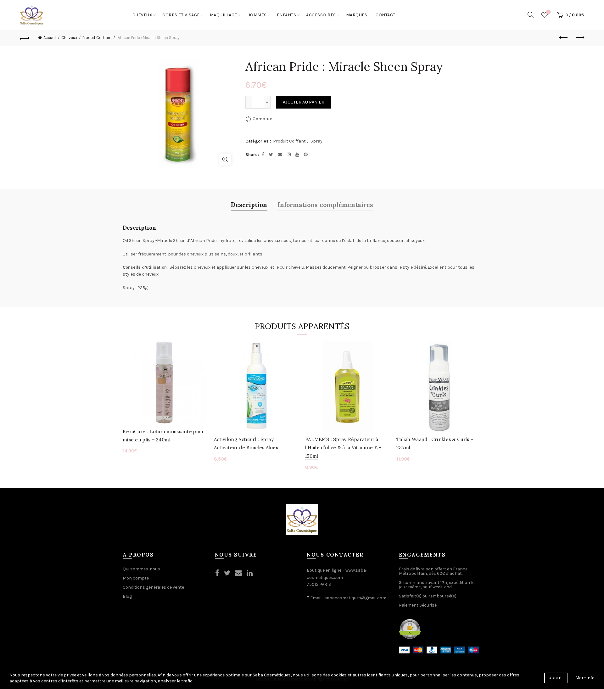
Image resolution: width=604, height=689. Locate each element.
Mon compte (136, 578)
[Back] (24, 37)
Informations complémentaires (325, 204)
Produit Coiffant (97, 37)
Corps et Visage (181, 15)
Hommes (257, 15)
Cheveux (142, 15)
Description (249, 204)
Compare (262, 118)
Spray (316, 141)
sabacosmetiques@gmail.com (355, 598)
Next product (579, 37)
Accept (556, 678)
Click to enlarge (225, 159)
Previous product (564, 37)
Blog (127, 596)
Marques (356, 15)
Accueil (49, 37)
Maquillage (223, 15)
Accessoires (321, 15)
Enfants (286, 15)
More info (585, 678)
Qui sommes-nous (141, 569)
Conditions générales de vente (153, 587)
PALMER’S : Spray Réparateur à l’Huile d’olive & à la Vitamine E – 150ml (343, 447)
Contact (385, 15)
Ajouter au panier (303, 102)
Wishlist (548, 12)
